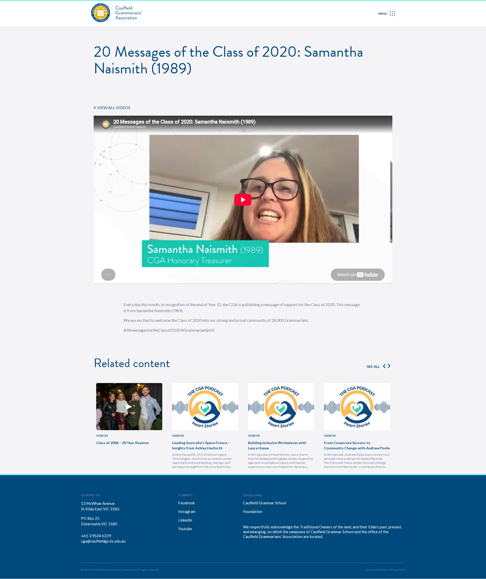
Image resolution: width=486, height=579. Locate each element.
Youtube (185, 528)
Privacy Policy (397, 569)
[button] (112, 108)
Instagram (186, 511)
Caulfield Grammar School (264, 503)
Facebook (186, 503)
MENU (382, 13)
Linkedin (185, 520)
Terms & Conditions (377, 569)
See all (373, 366)
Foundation (252, 511)
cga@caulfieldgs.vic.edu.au (103, 541)
